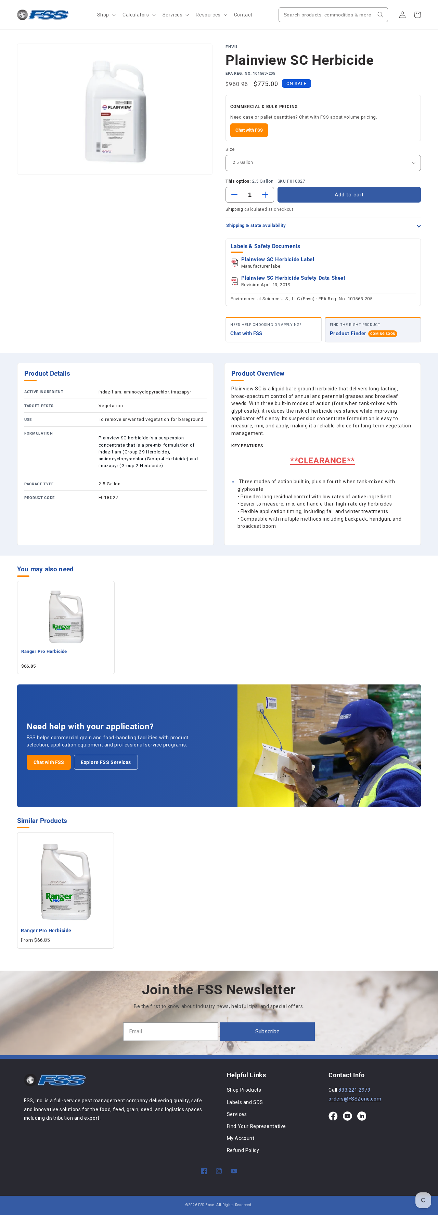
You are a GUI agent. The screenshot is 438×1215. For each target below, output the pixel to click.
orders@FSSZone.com (354, 1099)
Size (230, 149)
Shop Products (244, 1090)
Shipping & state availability (256, 225)
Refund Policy (243, 1150)
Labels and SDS (245, 1102)
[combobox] (333, 15)
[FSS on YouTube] (347, 1116)
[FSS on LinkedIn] (361, 1116)
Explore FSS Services (106, 762)
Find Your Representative (256, 1126)
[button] (105, 15)
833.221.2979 (354, 1090)
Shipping (234, 209)
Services (237, 1114)
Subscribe (267, 1031)
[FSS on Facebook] (333, 1116)
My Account (241, 1138)
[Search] (380, 15)
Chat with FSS (249, 130)
